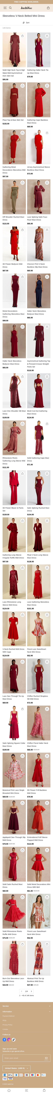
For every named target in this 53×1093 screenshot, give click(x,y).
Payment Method (8, 1016)
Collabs (5, 1029)
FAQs (4, 1020)
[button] (5, 7)
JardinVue (10, 1084)
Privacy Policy (7, 1025)
